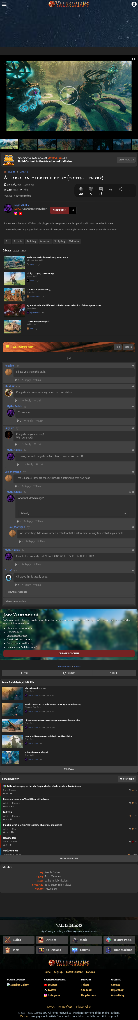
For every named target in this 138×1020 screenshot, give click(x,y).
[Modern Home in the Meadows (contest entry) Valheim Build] (14, 262)
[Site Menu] (4, 4)
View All (69, 769)
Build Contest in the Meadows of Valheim (45, 161)
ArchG (8, 570)
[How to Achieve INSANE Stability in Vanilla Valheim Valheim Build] (12, 741)
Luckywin (7, 812)
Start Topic (128, 779)
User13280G (129, 854)
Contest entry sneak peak (38, 321)
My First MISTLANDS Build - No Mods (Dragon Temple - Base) (53, 704)
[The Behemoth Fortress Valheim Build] (12, 693)
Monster (45, 241)
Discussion (13, 790)
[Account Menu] (134, 4)
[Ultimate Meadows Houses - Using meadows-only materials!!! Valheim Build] (12, 725)
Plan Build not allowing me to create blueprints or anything (32, 825)
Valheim (74, 241)
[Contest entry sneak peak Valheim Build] (14, 326)
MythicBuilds (21, 205)
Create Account (69, 653)
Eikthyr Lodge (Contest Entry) (40, 273)
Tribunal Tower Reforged (36, 752)
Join (118, 347)
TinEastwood (35, 296)
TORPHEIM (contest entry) (39, 289)
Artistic (24, 172)
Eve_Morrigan (13, 471)
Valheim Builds (64, 666)
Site (4, 790)
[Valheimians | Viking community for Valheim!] (69, 4)
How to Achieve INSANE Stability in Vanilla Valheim (48, 736)
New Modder (9, 838)
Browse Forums (69, 858)
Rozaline (10, 365)
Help (14, 829)
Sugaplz (9, 428)
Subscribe (59, 210)
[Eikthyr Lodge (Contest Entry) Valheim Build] (14, 278)
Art (8, 241)
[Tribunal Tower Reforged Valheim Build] (12, 757)
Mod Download (10, 850)
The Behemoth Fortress (35, 688)
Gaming (18, 855)
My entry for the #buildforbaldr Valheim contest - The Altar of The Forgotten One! (64, 305)
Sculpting (59, 241)
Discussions (7, 855)
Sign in (128, 347)
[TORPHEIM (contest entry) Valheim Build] (14, 294)
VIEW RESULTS (126, 159)
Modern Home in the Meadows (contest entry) (47, 257)
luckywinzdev (130, 816)
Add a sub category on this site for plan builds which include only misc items (44, 786)
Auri (31, 329)
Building (31, 241)
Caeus (32, 280)
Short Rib (10, 386)
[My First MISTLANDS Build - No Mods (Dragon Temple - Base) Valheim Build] (12, 709)
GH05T (32, 264)
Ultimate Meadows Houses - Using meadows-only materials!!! (52, 720)
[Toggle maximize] (133, 59)
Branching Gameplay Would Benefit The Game (26, 799)
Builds (11, 172)
